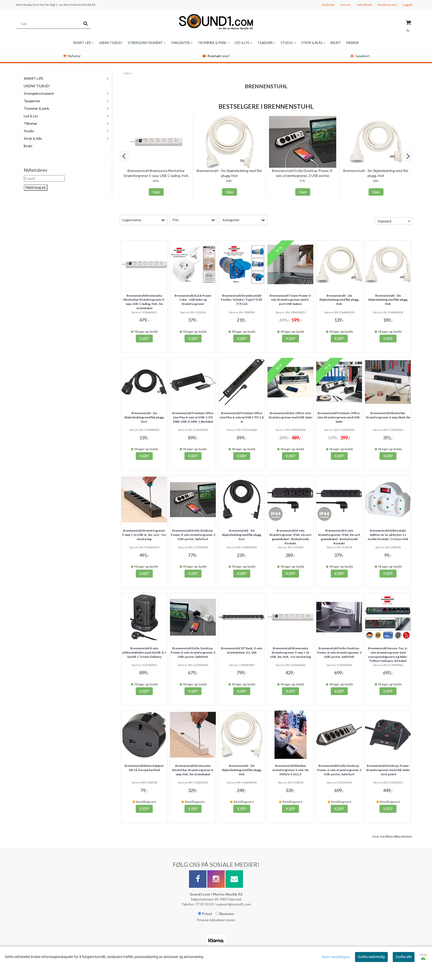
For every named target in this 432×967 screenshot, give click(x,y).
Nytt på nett (364, 4)
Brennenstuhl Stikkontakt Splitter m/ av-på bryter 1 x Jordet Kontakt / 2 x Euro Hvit (388, 535)
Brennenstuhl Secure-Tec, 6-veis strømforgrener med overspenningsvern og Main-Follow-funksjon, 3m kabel (388, 654)
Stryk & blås (33, 138)
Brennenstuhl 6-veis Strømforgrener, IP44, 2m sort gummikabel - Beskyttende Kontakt (339, 537)
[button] (124, 156)
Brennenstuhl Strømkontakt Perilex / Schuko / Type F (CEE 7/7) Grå (241, 300)
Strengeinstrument (39, 93)
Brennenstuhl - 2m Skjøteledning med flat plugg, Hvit (339, 300)
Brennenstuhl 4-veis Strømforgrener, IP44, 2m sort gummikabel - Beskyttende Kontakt (290, 537)
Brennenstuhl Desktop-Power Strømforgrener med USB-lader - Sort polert (388, 770)
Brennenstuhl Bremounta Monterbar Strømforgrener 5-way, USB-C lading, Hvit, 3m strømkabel (156, 175)
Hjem (128, 73)
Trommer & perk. (37, 108)
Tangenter (32, 101)
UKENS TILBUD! (37, 86)
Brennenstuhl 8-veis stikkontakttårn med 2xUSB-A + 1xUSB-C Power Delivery (144, 652)
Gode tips (328, 4)
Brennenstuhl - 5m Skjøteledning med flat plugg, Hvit (242, 770)
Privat (206, 914)
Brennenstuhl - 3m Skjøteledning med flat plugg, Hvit (388, 300)
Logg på (407, 4)
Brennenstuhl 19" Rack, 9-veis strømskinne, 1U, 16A (241, 650)
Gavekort (362, 56)
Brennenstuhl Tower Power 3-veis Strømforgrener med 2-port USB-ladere (291, 300)
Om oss (345, 4)
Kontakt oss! (219, 56)
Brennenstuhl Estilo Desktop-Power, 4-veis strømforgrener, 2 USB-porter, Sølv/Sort (302, 175)
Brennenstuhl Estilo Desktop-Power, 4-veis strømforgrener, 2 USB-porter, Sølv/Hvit (193, 652)
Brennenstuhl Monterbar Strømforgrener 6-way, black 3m (388, 415)
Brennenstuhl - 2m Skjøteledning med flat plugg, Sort (144, 417)
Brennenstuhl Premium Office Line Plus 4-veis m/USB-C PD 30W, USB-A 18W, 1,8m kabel (193, 417)
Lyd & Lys (31, 116)
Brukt (28, 146)
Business (226, 914)
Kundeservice (387, 4)
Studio (29, 131)
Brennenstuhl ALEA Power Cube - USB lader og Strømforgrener (193, 300)
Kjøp (156, 192)
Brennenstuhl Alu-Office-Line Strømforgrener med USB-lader (290, 415)
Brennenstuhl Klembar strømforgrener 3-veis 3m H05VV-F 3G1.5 (290, 770)
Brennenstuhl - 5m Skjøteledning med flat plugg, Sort (242, 535)
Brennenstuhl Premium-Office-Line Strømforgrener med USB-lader (339, 417)
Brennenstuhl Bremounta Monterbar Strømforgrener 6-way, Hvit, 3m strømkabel (193, 770)
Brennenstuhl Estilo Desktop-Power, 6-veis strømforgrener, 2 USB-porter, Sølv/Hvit (339, 652)
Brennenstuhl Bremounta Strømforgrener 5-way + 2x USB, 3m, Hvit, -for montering (290, 652)
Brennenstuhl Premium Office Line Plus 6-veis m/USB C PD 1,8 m (242, 417)
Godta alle (404, 957)
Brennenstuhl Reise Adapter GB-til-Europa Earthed (144, 768)
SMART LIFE (34, 78)
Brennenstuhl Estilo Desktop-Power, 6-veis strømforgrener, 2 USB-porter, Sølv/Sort (339, 770)
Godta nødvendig (371, 957)
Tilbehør (30, 123)
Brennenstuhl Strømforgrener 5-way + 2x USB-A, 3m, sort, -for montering (144, 535)
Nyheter (74, 56)
